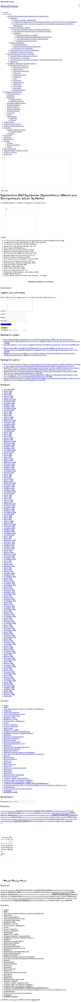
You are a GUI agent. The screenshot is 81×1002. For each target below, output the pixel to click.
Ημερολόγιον (30, 203)
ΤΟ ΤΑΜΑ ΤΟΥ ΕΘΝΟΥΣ (38, 821)
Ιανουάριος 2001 (9, 686)
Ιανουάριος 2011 (9, 615)
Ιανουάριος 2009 (9, 629)
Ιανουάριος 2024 (9, 443)
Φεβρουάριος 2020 (10, 524)
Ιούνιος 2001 (8, 682)
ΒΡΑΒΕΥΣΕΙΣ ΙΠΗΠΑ (14, 813)
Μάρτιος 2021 (8, 502)
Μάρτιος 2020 (8, 523)
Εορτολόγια (8, 745)
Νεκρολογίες (8, 766)
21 (8, 847)
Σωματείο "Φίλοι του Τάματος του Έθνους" (18, 782)
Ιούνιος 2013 (8, 596)
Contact (6, 705)
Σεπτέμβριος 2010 (10, 616)
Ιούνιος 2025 (8, 414)
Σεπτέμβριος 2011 (10, 609)
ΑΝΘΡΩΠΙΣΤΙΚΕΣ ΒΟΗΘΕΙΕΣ (43, 811)
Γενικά (6, 723)
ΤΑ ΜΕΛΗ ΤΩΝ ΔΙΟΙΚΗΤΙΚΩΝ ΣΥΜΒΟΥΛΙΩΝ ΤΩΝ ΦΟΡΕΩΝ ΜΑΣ (26, 783)
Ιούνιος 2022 (8, 476)
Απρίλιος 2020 (8, 521)
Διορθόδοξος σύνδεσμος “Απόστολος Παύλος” (19, 733)
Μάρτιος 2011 (8, 613)
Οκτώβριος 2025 (9, 407)
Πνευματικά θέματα (11, 777)
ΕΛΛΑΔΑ (25, 815)
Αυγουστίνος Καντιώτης (12, 716)
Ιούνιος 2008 (8, 632)
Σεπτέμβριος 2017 (10, 559)
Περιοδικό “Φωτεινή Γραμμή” (14, 775)
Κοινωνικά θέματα (10, 759)
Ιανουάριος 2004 (9, 665)
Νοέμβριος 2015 (9, 575)
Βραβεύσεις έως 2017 (11, 719)
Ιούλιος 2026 (8, 391)
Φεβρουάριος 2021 (10, 504)
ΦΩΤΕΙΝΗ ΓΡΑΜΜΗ (10, 792)
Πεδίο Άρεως (8, 771)
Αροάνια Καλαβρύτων (11, 712)
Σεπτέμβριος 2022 (10, 471)
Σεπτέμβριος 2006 (10, 644)
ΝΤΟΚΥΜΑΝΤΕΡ (4, 819)
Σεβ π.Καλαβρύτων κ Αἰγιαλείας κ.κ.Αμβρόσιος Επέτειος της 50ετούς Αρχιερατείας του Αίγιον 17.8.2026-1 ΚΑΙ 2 (41, 345)
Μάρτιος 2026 (8, 398)
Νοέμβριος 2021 (9, 488)
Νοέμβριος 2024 (9, 426)
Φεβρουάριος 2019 (10, 540)
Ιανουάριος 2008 (9, 635)
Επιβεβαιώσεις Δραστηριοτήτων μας (16, 747)
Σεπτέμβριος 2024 (10, 429)
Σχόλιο (3, 311)
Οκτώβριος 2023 (9, 448)
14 (8, 845)
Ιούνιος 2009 (8, 625)
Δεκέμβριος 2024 (9, 424)
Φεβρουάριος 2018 (10, 554)
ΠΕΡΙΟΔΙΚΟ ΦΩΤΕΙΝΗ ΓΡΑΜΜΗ (40, 819)
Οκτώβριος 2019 (9, 531)
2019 (2, 811)
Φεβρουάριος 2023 (10, 462)
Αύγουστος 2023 (9, 452)
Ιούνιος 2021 (8, 497)
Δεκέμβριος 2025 (9, 403)
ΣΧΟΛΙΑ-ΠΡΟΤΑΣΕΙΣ (7, 821)
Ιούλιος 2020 (8, 516)
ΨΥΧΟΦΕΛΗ (62, 821)
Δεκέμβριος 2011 (9, 608)
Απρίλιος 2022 (8, 479)
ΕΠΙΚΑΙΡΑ (74, 815)
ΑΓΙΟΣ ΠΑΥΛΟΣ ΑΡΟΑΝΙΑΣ (24, 811)
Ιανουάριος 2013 (9, 599)
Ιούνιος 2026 (8, 393)
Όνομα (3, 314)
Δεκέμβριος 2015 (9, 573)
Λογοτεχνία (8, 761)
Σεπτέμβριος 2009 (10, 623)
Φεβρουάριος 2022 (10, 483)
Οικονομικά (8, 770)
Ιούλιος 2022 (8, 474)
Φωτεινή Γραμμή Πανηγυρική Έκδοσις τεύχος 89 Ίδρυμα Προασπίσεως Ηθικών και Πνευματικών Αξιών (39, 339)
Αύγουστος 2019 (9, 535)
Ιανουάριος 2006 (9, 651)
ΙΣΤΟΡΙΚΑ (52, 817)
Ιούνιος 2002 (8, 675)
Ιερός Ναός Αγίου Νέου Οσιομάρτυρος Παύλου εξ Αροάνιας (24, 754)
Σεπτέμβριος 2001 (10, 681)
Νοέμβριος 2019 (9, 530)
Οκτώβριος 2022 (9, 469)
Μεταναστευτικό (10, 764)
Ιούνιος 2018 (8, 551)
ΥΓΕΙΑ (46, 821)
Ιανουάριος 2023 (9, 464)
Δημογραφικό (8, 728)
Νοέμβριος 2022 (9, 467)
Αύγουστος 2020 (9, 514)
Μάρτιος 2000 (8, 693)
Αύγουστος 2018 (9, 549)
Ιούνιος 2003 (8, 668)
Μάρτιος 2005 (8, 656)
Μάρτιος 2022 (8, 481)
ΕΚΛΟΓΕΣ (20, 815)
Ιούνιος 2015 (8, 578)
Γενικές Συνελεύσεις (11, 725)
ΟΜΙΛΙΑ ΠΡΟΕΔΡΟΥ (12, 819)
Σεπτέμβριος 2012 (10, 601)
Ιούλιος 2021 (8, 495)
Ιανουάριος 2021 (9, 505)
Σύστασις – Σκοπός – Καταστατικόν (16, 778)
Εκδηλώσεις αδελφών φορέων (14, 737)
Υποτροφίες (8, 790)
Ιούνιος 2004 (8, 661)
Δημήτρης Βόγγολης (10, 371)
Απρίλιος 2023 (8, 459)
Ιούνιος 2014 (8, 587)
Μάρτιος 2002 (8, 677)
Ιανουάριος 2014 (9, 590)
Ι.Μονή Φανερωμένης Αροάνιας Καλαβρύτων (19, 752)
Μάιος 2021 (7, 498)
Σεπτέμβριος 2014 (10, 585)
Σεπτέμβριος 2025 (10, 408)
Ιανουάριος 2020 (9, 526)
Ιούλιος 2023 (8, 453)
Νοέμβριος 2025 (9, 405)
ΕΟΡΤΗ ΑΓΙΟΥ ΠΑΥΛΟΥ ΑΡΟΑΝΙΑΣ (36, 815)
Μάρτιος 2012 (8, 604)
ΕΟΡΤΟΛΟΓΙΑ (49, 815)
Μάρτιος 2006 (8, 649)
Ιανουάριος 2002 (9, 679)
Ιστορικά (7, 756)
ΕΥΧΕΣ (9, 817)
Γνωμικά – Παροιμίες (11, 726)
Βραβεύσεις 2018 (9, 718)
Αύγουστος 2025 (9, 410)
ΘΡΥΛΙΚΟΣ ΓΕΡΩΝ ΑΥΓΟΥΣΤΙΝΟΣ (29, 817)
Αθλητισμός (8, 711)
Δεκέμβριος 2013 (9, 592)
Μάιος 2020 (7, 519)
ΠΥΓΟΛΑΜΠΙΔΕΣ (69, 819)
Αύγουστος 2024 (9, 431)
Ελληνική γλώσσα (10, 740)
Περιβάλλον (8, 773)
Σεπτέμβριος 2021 (10, 492)
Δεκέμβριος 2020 (9, 507)
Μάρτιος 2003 (8, 670)
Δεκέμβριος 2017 (9, 557)
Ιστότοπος (4, 321)
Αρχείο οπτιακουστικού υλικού (14, 714)
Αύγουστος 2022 (9, 472)
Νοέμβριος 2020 (9, 509)
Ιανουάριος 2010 (9, 622)
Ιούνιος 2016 (8, 568)
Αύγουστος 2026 (9, 389)
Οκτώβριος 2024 (9, 427)
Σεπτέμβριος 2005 (10, 653)
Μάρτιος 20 (8, 696)
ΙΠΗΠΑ (47, 817)
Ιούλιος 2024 (8, 433)
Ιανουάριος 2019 (9, 542)
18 (3, 847)
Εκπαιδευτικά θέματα (11, 738)
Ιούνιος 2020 (8, 518)
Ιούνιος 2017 (8, 561)
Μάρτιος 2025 (8, 419)
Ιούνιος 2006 (8, 646)
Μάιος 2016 (7, 570)
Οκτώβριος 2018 (9, 547)
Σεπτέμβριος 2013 (10, 594)
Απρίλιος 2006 (8, 648)
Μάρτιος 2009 (8, 627)
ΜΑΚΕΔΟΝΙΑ (64, 817)
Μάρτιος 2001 (8, 684)
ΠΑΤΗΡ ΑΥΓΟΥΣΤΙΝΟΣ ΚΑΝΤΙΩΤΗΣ (25, 819)
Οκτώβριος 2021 (9, 490)
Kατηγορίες (5, 801)
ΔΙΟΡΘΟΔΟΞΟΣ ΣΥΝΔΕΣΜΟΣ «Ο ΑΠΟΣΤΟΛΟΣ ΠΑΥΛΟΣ (49, 813)
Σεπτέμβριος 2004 (10, 660)
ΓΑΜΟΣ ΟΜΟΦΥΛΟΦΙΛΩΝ (27, 813)
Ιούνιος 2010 (8, 618)
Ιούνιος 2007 (8, 639)
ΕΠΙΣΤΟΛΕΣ (4, 817)
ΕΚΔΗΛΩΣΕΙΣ (13, 815)
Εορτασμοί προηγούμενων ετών (14, 744)
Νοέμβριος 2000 (9, 687)
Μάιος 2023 (7, 457)
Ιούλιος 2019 (8, 537)
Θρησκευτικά (39, 203)
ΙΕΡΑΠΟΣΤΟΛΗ (41, 817)
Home (5, 707)
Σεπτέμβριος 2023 (10, 450)
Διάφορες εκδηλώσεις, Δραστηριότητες (17, 731)
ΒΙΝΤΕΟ (65, 811)
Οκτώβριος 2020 (9, 511)
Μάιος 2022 (7, 478)
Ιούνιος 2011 (8, 611)
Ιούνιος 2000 (8, 691)
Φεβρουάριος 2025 (10, 420)
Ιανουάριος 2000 (9, 694)
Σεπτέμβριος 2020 (10, 512)
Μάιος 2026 (7, 394)
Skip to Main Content (7, 1)
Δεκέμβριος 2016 (9, 566)
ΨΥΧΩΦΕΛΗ (68, 821)
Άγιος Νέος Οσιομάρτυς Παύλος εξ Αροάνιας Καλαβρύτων (24, 709)
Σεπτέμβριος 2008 (10, 630)
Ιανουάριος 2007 (9, 642)
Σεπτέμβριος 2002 (10, 674)
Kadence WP (36, 1000)
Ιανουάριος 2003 (9, 672)
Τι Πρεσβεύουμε (9, 787)
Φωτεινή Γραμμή (9, 5)
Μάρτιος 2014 (8, 589)
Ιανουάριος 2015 (9, 582)
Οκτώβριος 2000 (9, 689)
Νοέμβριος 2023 (9, 446)
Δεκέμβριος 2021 (9, 486)
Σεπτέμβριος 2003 (10, 667)
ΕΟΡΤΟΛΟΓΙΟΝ (6, 288)
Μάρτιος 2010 (8, 620)
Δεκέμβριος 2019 (9, 528)
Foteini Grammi (9, 203)
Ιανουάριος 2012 (9, 606)
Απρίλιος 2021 (8, 500)
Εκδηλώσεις (8, 735)
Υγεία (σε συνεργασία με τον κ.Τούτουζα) (18, 789)
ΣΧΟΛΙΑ (75, 819)
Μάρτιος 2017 (8, 564)
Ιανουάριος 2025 (9, 422)
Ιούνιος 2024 (8, 434)
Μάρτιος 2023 (8, 460)
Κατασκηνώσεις (9, 757)
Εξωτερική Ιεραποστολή (12, 742)
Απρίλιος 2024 (8, 438)
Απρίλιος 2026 (8, 396)
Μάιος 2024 (7, 436)
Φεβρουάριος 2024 (10, 441)
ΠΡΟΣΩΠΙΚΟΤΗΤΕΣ (59, 819)
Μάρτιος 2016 (8, 571)
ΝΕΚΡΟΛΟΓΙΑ (72, 817)
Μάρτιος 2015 (8, 580)
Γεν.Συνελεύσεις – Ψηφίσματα (14, 721)
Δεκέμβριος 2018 (9, 544)
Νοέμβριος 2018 (9, 545)
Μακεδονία (8, 763)
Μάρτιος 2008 (8, 634)
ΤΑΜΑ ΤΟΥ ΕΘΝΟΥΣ (21, 821)
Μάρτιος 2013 (8, 597)
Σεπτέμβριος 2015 (10, 577)
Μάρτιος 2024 (8, 440)
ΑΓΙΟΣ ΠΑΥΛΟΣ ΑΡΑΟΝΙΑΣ (9, 811)
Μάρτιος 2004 (8, 663)
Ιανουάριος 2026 (9, 401)
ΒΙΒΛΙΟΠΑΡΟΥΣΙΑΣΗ (58, 811)
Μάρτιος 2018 (8, 552)
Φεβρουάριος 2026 (10, 400)
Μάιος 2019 (7, 538)
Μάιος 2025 (7, 415)
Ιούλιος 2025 (8, 412)
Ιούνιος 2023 (8, 455)
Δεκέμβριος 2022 (9, 466)
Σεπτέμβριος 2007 (10, 637)
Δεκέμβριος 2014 (9, 583)
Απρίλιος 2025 (8, 417)
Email (3, 317)
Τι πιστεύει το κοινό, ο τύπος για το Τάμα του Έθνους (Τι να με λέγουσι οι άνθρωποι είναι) (35, 785)
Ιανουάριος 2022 (9, 485)
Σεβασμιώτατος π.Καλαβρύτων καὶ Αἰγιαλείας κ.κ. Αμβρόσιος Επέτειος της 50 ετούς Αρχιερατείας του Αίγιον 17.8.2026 (42, 342)
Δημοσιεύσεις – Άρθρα (11, 730)
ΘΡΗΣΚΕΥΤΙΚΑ (16, 817)
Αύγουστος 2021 (9, 493)
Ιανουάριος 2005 (9, 658)
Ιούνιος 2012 (8, 603)
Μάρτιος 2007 (8, 641)
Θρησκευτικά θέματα (11, 751)
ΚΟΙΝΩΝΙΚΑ (58, 817)
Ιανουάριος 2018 (9, 556)
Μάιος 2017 (7, 563)
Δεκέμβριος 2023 (9, 445)
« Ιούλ (3, 854)
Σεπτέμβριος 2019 (10, 533)
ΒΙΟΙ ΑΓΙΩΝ (70, 811)
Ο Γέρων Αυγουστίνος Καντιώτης (15, 768)
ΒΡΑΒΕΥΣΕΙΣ (4, 813)
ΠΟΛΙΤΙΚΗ (50, 819)
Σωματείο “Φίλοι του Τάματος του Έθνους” (18, 780)
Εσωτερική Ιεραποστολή (12, 749)
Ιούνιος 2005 (8, 655)
